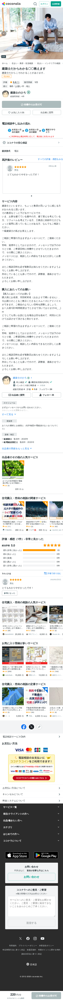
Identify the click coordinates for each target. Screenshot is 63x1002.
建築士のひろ (20, 377)
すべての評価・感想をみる (50, 159)
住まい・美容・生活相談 (22, 63)
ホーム (5, 63)
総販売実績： (17, 96)
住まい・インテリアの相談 (48, 63)
